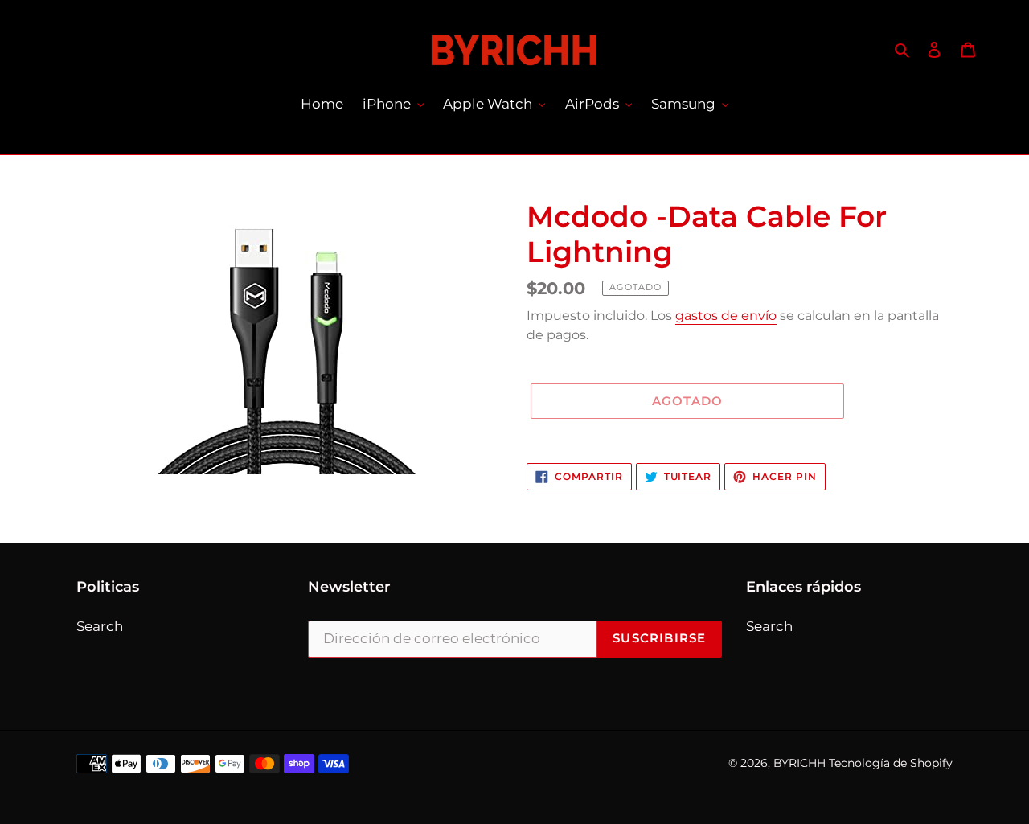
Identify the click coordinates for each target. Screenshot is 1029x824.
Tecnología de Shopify (891, 763)
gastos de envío (726, 315)
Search (99, 626)
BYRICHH (799, 763)
